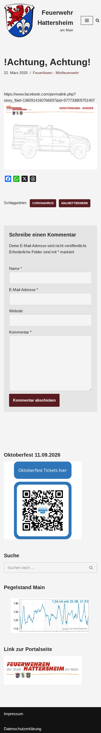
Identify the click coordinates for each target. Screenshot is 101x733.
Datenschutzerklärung (22, 729)
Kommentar (20, 332)
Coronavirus (43, 203)
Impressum (13, 714)
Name (15, 268)
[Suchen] (97, 20)
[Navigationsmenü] (87, 20)
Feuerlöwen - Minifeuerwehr (56, 73)
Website (16, 311)
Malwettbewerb (74, 203)
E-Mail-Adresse (23, 289)
